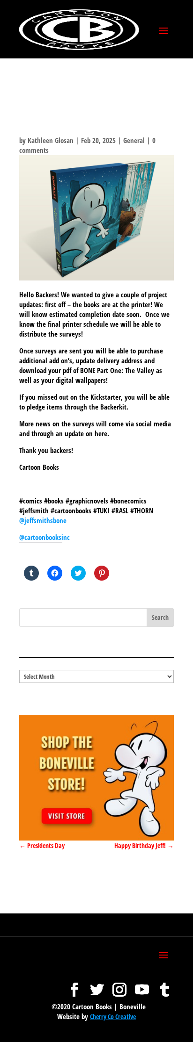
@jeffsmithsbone (43, 520)
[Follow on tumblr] (164, 985)
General (134, 140)
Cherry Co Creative (113, 1016)
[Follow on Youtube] (142, 985)
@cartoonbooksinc (45, 537)
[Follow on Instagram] (119, 985)
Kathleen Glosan (51, 140)
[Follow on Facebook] (74, 985)
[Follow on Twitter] (97, 985)
